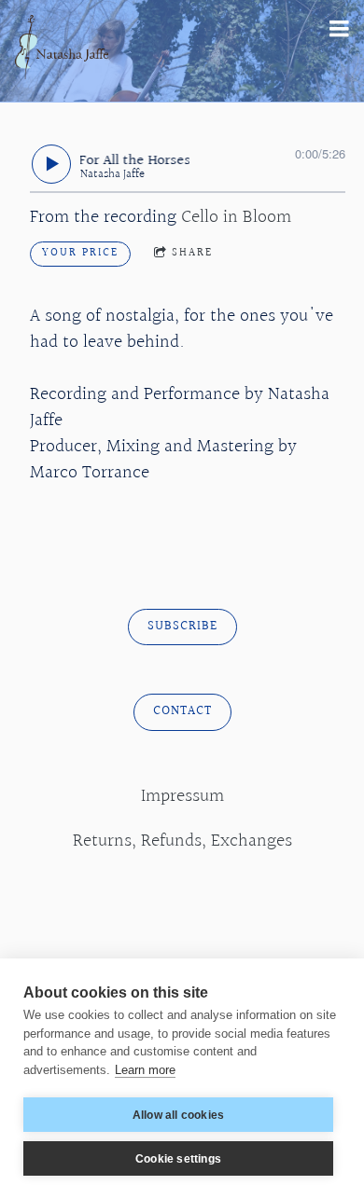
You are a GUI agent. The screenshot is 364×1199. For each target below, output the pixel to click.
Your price (80, 253)
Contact (182, 711)
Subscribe (182, 626)
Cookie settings (178, 1158)
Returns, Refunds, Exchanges (182, 841)
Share (192, 253)
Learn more (145, 1070)
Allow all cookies (178, 1115)
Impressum (182, 796)
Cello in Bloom (236, 217)
